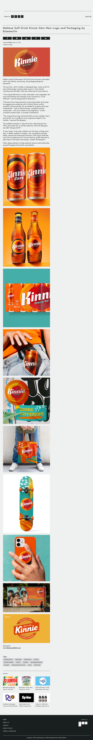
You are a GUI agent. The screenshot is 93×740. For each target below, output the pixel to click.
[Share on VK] (45, 38)
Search (87, 16)
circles (36, 659)
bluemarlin (28, 659)
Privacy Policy (8, 728)
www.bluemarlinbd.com (12, 648)
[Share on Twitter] (16, 38)
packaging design (36, 662)
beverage (18, 659)
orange (25, 662)
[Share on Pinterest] (36, 38)
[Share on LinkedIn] (26, 38)
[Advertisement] (76, 63)
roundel (6, 665)
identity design (8, 662)
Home (4, 719)
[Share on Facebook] (7, 38)
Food (10, 44)
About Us (6, 722)
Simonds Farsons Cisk (18, 665)
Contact (5, 725)
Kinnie (18, 662)
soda (29, 665)
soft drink (37, 665)
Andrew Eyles (8, 659)
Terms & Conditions (9, 731)
